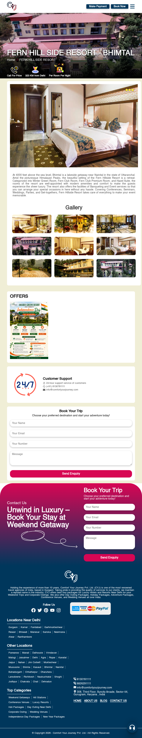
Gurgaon (13, 627)
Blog (103, 701)
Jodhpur (13, 682)
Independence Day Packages (24, 717)
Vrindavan (51, 653)
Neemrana (59, 632)
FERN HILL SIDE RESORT (37, 60)
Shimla (26, 667)
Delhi (35, 657)
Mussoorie (14, 667)
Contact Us (118, 701)
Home (11, 60)
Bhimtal (48, 667)
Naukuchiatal (44, 677)
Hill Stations (39, 697)
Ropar (52, 657)
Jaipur (12, 662)
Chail (35, 682)
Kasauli (37, 667)
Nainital (60, 667)
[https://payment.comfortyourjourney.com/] (90, 608)
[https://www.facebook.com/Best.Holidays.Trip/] (33, 611)
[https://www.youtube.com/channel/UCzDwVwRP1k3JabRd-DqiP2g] (52, 611)
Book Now (120, 6)
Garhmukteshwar (53, 627)
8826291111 (83, 683)
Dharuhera (46, 672)
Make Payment (98, 6)
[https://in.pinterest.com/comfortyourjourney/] (46, 611)
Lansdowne (15, 677)
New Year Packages (54, 717)
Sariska (47, 632)
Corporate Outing (18, 712)
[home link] (71, 576)
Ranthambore (25, 637)
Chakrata (25, 682)
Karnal (24, 627)
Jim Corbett (34, 662)
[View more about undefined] (29, 331)
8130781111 (83, 679)
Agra (43, 657)
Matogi (12, 657)
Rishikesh (29, 677)
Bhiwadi (23, 632)
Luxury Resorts (41, 702)
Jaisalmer (24, 657)
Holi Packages (16, 707)
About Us (90, 701)
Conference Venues (19, 702)
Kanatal (62, 657)
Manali (25, 653)
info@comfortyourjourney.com (62, 390)
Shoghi (58, 677)
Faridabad (36, 627)
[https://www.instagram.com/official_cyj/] (58, 611)
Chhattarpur (31, 672)
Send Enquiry (71, 473)
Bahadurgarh (15, 672)
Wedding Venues (39, 712)
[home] (11, 6)
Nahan (21, 662)
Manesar (35, 632)
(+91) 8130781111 (55, 386)
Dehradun (46, 682)
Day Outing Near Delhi (39, 707)
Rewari (12, 632)
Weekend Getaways (19, 697)
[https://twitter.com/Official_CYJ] (40, 611)
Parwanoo (14, 653)
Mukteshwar (50, 662)
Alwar (11, 637)
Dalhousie (37, 653)
